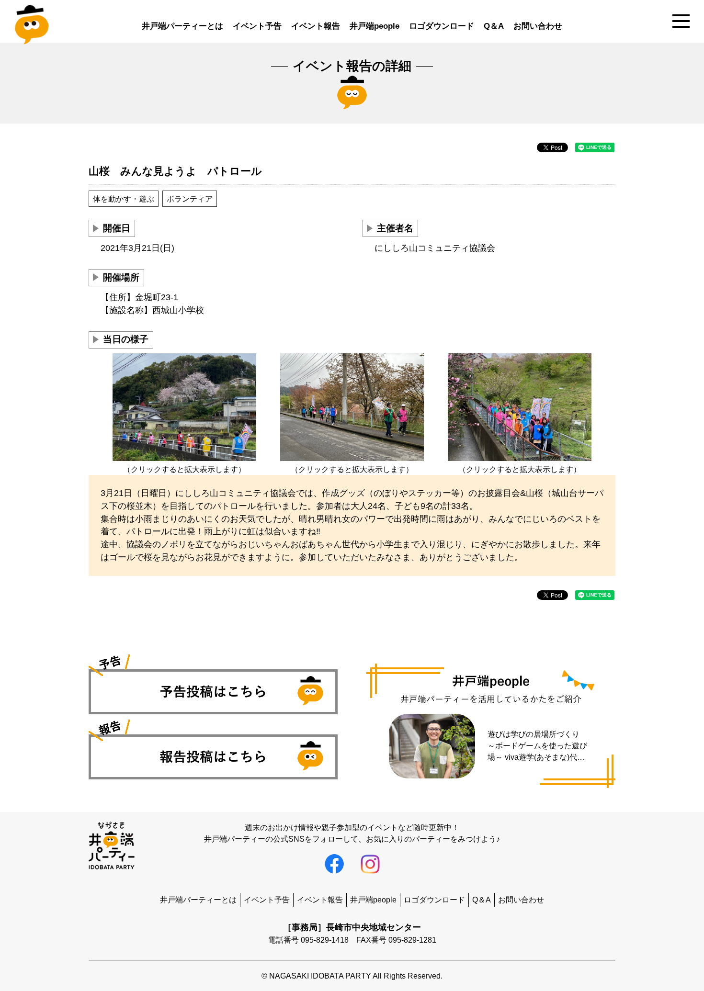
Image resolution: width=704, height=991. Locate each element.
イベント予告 (257, 26)
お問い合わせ (537, 26)
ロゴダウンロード (441, 26)
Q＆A (494, 26)
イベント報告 (315, 26)
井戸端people (374, 26)
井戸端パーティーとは (182, 26)
